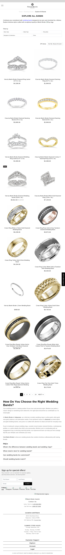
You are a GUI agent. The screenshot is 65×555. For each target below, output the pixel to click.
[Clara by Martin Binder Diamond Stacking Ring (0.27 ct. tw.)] (48, 63)
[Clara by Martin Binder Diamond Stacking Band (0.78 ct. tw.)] (17, 102)
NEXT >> (41, 394)
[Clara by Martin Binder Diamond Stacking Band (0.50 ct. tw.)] (48, 102)
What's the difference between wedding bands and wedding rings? (27, 447)
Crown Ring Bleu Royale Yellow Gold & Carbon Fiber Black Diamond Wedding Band (17, 385)
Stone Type (6, 32)
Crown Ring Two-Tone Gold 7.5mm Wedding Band (47, 384)
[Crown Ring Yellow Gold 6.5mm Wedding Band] (17, 247)
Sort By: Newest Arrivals (54, 43)
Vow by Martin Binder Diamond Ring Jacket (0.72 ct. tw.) (17, 80)
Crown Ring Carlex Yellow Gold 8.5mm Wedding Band (48, 306)
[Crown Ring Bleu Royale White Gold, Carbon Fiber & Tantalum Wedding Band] (48, 328)
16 (35, 394)
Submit (27, 483)
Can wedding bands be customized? (16, 455)
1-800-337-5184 (36, 506)
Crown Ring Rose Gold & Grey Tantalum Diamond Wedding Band (48, 228)
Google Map (37, 520)
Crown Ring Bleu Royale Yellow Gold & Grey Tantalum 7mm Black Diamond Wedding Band (17, 346)
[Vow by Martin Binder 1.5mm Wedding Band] (17, 289)
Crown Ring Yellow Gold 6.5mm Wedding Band (17, 261)
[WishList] (59, 5)
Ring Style (45, 32)
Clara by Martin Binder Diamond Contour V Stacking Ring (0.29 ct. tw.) (48, 157)
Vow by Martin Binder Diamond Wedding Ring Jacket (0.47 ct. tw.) (17, 157)
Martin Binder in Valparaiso (13, 417)
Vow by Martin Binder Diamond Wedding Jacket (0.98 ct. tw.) (17, 196)
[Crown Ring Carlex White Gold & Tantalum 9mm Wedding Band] (48, 250)
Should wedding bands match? (14, 459)
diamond (47, 419)
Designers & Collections (9, 35)
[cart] (63, 5)
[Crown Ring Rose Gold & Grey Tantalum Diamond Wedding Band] (48, 215)
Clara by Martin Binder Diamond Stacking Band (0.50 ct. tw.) (47, 119)
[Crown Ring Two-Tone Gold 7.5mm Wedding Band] (48, 367)
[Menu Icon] (2, 5)
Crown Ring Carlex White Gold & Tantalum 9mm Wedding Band (48, 267)
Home (21, 11)
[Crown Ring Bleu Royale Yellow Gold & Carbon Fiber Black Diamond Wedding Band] (17, 367)
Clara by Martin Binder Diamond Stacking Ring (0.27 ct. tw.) (47, 80)
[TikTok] (27, 488)
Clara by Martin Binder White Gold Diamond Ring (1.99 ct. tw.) (48, 196)
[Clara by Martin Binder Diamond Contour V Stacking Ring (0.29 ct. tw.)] (48, 140)
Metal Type (26, 32)
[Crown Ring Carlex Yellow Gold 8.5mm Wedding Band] (48, 289)
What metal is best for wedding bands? (17, 451)
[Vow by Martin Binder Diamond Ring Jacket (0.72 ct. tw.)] (17, 63)
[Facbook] (16, 488)
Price (34, 35)
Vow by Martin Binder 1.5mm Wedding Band (17, 305)
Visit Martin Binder (8, 437)
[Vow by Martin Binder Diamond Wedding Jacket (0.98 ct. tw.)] (17, 179)
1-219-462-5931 (36, 504)
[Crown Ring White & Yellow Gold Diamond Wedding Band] (17, 215)
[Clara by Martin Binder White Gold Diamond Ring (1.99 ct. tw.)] (48, 179)
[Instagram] (9, 488)
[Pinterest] (22, 488)
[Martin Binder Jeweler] (32, 499)
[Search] (56, 5)
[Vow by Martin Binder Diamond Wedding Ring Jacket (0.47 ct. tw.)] (17, 140)
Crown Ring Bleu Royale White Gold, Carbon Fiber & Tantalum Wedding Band (48, 345)
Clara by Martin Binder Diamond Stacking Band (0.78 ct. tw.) (17, 119)
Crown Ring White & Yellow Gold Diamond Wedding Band (17, 228)
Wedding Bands (29, 11)
